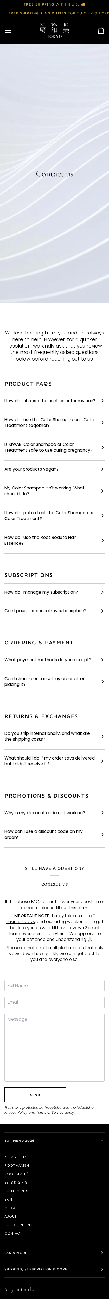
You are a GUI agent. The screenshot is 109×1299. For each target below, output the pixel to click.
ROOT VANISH (16, 1165)
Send (35, 1095)
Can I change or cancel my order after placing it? (44, 681)
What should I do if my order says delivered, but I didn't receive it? (50, 761)
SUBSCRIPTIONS (18, 1225)
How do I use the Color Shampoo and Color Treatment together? (49, 422)
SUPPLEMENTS (16, 1191)
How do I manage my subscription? (41, 592)
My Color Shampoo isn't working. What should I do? (44, 491)
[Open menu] (12, 31)
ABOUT (10, 1216)
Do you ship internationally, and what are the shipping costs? (47, 736)
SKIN (8, 1199)
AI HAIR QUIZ (15, 1157)
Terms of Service (49, 1112)
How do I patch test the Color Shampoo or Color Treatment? (49, 515)
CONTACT (13, 1233)
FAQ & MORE (15, 1253)
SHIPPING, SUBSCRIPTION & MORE (35, 1269)
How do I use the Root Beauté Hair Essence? (40, 540)
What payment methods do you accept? (47, 660)
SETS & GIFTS (15, 1182)
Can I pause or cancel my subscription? (45, 611)
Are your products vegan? (31, 469)
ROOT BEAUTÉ (16, 1174)
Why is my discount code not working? (44, 813)
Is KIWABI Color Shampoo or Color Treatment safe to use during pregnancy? (48, 447)
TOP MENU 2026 (19, 1140)
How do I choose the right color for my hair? (49, 401)
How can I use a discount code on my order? (43, 834)
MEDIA (9, 1208)
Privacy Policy (15, 1112)
